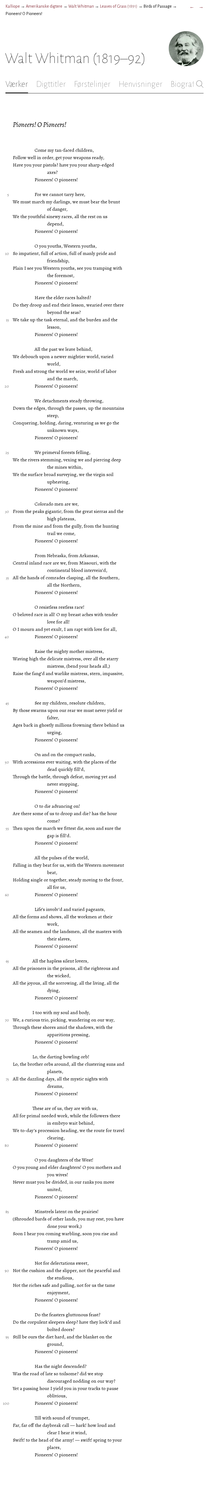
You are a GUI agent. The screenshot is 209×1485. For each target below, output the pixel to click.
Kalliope (12, 6)
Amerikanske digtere (44, 6)
